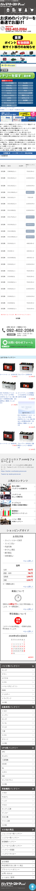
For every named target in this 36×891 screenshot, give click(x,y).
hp (2, 768)
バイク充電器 (9, 83)
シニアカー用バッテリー (10, 838)
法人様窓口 (14, 13)
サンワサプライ (7, 780)
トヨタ (4, 711)
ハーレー (9, 90)
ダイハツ (5, 739)
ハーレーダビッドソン (9, 686)
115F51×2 (30, 192)
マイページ (26, 13)
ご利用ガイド (20, 13)
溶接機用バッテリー (11, 789)
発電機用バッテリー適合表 (6, 109)
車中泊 (9, 105)
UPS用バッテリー (10, 748)
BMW (4, 690)
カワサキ (5, 678)
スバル (4, 723)
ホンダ (4, 670)
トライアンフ (6, 698)
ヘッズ (4, 801)
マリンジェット (9, 103)
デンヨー (5, 813)
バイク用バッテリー (11, 666)
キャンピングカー (25, 103)
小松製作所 (17, 109)
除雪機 (25, 100)
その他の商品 (8, 830)
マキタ (4, 805)
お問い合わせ (7, 873)
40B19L (9, 85)
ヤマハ (4, 674)
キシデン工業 (6, 809)
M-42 (9, 100)
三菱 (3, 731)
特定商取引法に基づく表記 (12, 865)
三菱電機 (5, 760)
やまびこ (5, 797)
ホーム (8, 12)
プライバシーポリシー (11, 869)
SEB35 (25, 88)
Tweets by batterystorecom (11, 474)
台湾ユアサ (25, 98)
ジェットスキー (9, 95)
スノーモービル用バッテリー (12, 846)
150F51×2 (30, 231)
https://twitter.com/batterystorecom (14, 471)
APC (3, 752)
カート (32, 12)
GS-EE (4, 764)
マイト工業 (6, 821)
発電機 (22, 109)
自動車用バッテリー (11, 707)
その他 (4, 702)
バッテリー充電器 (8, 850)
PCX (25, 90)
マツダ (4, 727)
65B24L (25, 85)
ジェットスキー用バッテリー (12, 834)
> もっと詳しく (28, 561)
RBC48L (9, 88)
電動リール (25, 95)
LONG (9, 98)
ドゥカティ (6, 694)
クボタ (4, 793)
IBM (3, 776)
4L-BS (25, 83)
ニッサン (5, 715)
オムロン (5, 756)
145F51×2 (30, 217)
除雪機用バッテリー (9, 842)
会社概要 (5, 862)
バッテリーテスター (9, 854)
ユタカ (4, 772)
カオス (9, 93)
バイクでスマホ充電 (25, 93)
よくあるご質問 (8, 877)
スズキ (4, 682)
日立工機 (5, 817)
